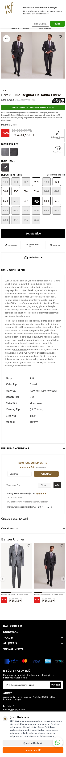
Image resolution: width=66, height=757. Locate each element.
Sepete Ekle (33, 233)
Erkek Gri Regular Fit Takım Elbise (14, 595)
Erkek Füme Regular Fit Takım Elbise (48, 595)
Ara (57, 485)
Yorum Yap (56, 245)
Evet (57, 23)
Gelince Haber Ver (34, 245)
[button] (2, 578)
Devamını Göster (9, 125)
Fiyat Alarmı (12, 245)
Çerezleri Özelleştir (33, 743)
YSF (3, 90)
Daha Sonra (40, 23)
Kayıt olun (55, 685)
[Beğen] (61, 36)
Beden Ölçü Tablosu (56, 175)
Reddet (41, 730)
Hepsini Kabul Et (33, 750)
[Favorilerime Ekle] (28, 545)
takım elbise (20, 349)
